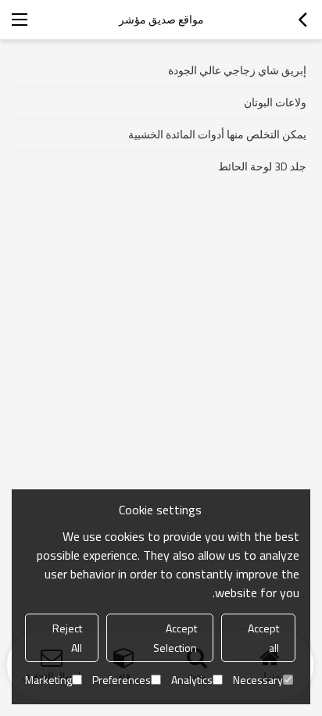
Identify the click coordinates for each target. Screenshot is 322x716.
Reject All (67, 638)
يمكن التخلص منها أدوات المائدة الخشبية (217, 134)
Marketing (48, 679)
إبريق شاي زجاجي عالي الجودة (237, 70)
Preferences (121, 679)
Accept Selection (175, 638)
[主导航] (19, 19)
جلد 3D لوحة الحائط (262, 166)
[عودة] (302, 19)
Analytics (192, 679)
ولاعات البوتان (275, 102)
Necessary (258, 679)
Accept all (263, 638)
